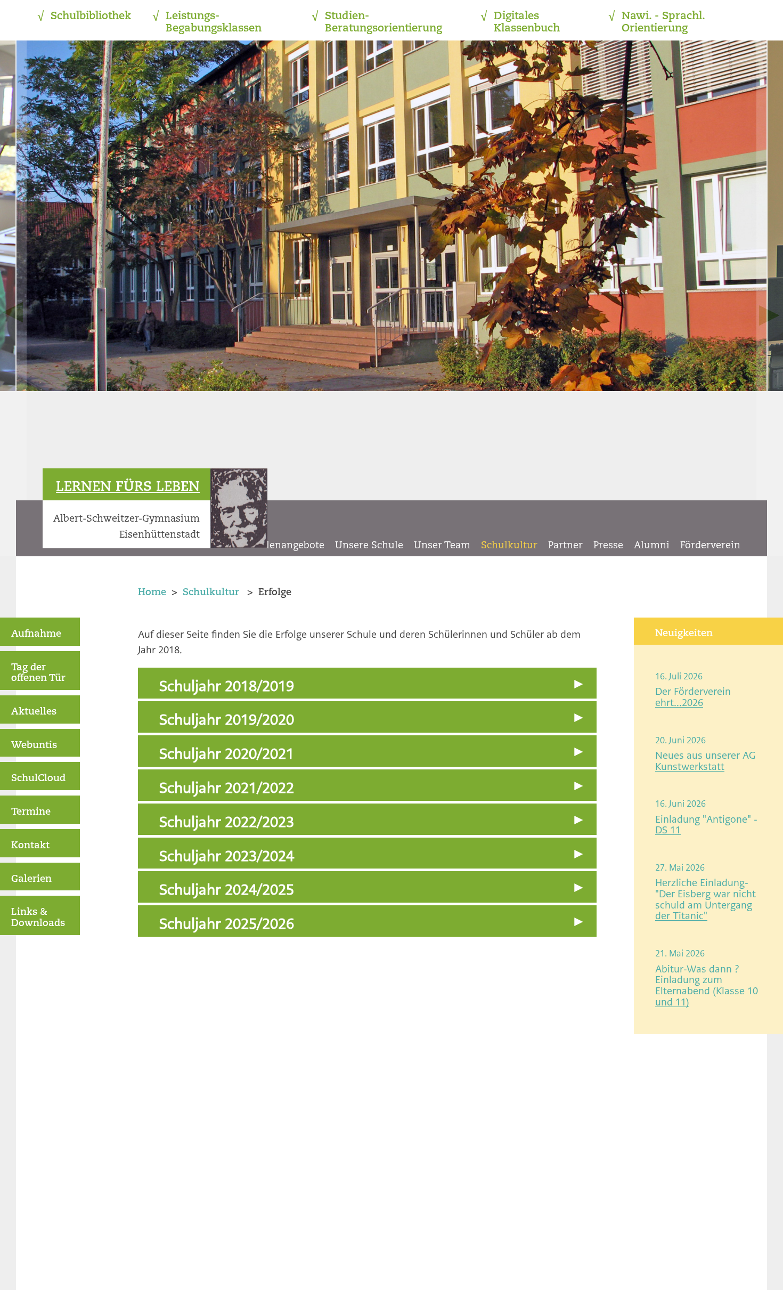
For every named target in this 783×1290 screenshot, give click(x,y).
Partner (565, 545)
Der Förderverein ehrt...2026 (693, 697)
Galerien (31, 879)
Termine (31, 812)
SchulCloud (38, 778)
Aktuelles (33, 712)
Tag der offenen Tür (38, 673)
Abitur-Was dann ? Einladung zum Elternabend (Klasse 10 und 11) (706, 985)
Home (152, 592)
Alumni (652, 545)
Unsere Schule (369, 545)
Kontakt (30, 845)
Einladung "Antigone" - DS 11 (706, 825)
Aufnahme (36, 634)
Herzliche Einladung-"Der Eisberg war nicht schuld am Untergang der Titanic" (705, 899)
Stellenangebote (286, 545)
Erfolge (274, 592)
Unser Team (442, 545)
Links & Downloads (38, 917)
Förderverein (710, 545)
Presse (608, 545)
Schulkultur (509, 545)
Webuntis (34, 745)
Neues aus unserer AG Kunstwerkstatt (705, 761)
